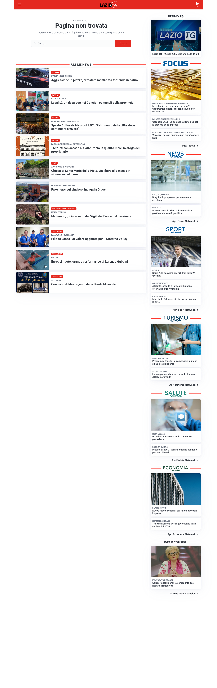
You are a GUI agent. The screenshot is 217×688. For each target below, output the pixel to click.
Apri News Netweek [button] (183, 221)
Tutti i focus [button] (188, 145)
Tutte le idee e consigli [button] (182, 593)
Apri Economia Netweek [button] (181, 534)
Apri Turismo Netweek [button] (182, 384)
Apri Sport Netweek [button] (184, 309)
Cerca (123, 43)
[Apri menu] (19, 5)
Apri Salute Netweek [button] (183, 460)
